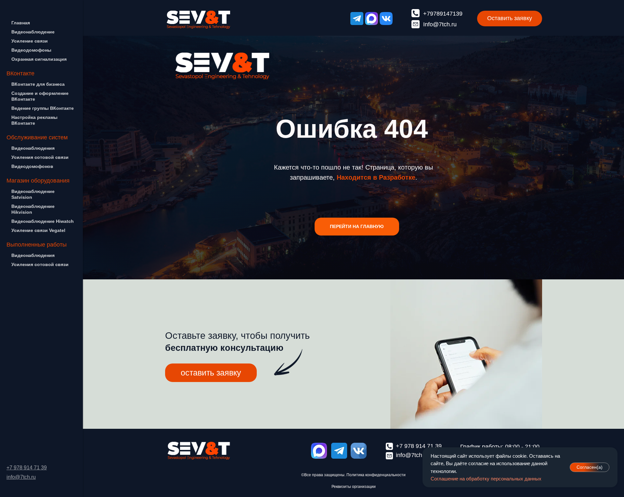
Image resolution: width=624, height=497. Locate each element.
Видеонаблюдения (33, 148)
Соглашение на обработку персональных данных (486, 478)
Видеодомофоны (31, 50)
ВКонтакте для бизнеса (38, 84)
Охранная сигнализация (39, 59)
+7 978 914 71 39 (26, 467)
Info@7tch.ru (440, 24)
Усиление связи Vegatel (38, 230)
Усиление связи (29, 41)
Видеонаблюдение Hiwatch (42, 221)
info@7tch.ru (21, 477)
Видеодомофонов (32, 166)
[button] (509, 18)
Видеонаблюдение (33, 31)
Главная (20, 22)
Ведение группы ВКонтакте (42, 108)
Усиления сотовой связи (40, 157)
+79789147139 (442, 13)
